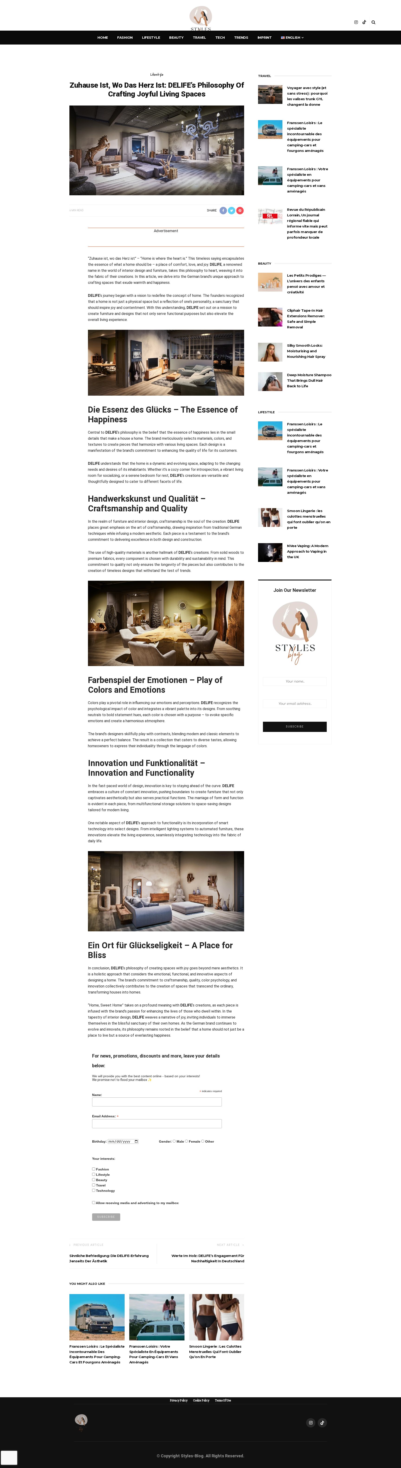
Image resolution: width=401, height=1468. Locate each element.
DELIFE (216, 264)
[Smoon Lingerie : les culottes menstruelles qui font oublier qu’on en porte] (216, 1317)
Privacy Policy (179, 1400)
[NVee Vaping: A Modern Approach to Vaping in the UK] (270, 552)
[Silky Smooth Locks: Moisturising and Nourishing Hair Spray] (270, 351)
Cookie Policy (201, 1400)
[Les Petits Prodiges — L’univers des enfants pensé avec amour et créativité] (270, 281)
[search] (373, 22)
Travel (199, 37)
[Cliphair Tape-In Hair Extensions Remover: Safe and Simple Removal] (270, 316)
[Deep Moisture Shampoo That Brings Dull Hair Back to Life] (270, 381)
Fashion (125, 37)
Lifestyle (151, 37)
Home (102, 37)
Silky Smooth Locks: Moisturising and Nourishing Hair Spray (306, 351)
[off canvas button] (28, 22)
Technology (105, 1190)
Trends (241, 37)
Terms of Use (223, 1400)
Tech (220, 37)
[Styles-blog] (81, 1422)
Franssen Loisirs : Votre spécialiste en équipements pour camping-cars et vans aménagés (307, 180)
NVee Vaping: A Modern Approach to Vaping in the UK (307, 551)
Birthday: (99, 1141)
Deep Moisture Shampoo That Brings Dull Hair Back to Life (309, 380)
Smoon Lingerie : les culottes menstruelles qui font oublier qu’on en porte (215, 1351)
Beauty (176, 37)
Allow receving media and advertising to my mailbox (137, 1203)
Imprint (265, 37)
